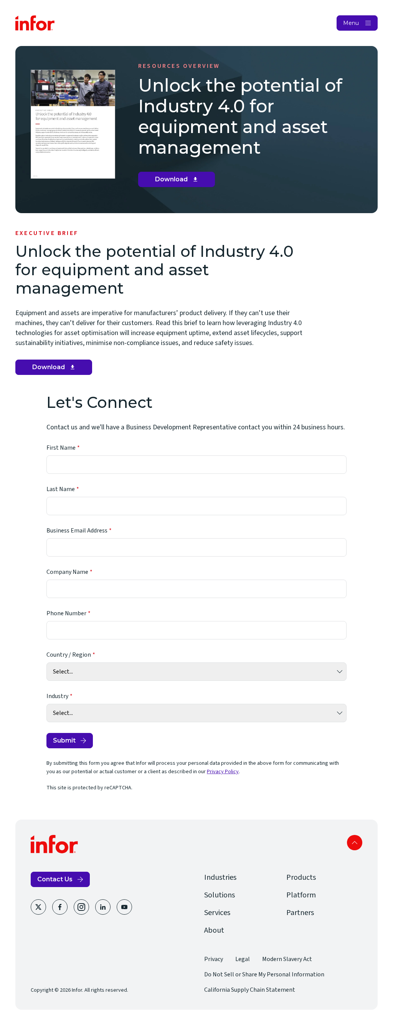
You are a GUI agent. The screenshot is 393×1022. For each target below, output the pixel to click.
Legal (242, 959)
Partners (300, 912)
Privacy (213, 959)
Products (301, 877)
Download (179, 181)
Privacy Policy (223, 772)
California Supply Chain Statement (249, 990)
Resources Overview (179, 66)
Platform (301, 895)
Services (217, 912)
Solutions (219, 895)
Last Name (60, 489)
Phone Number (66, 613)
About (214, 930)
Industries (220, 877)
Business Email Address (76, 530)
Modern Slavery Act (287, 959)
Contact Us (55, 879)
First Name (61, 448)
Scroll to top (354, 842)
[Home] (35, 23)
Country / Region (68, 655)
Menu (351, 23)
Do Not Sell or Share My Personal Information (264, 974)
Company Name (67, 572)
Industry (57, 696)
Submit (64, 740)
